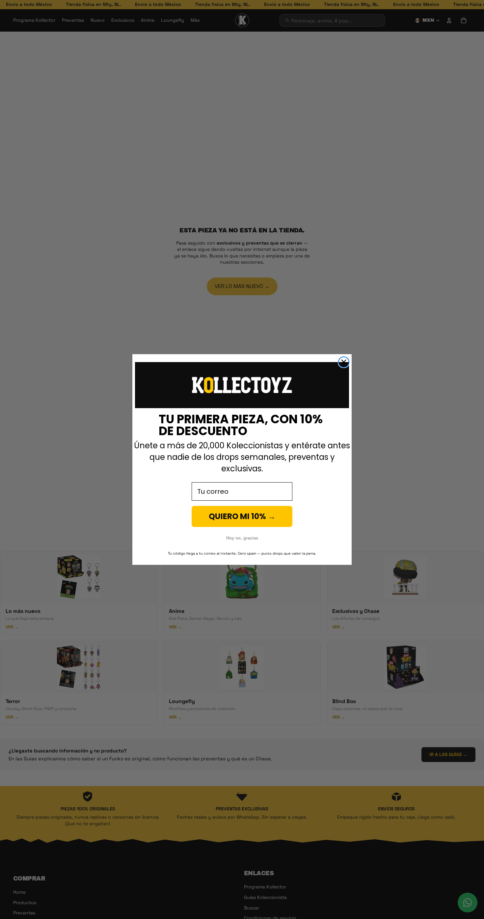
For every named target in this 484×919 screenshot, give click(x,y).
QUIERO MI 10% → (242, 516)
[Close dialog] (343, 362)
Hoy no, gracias (242, 538)
